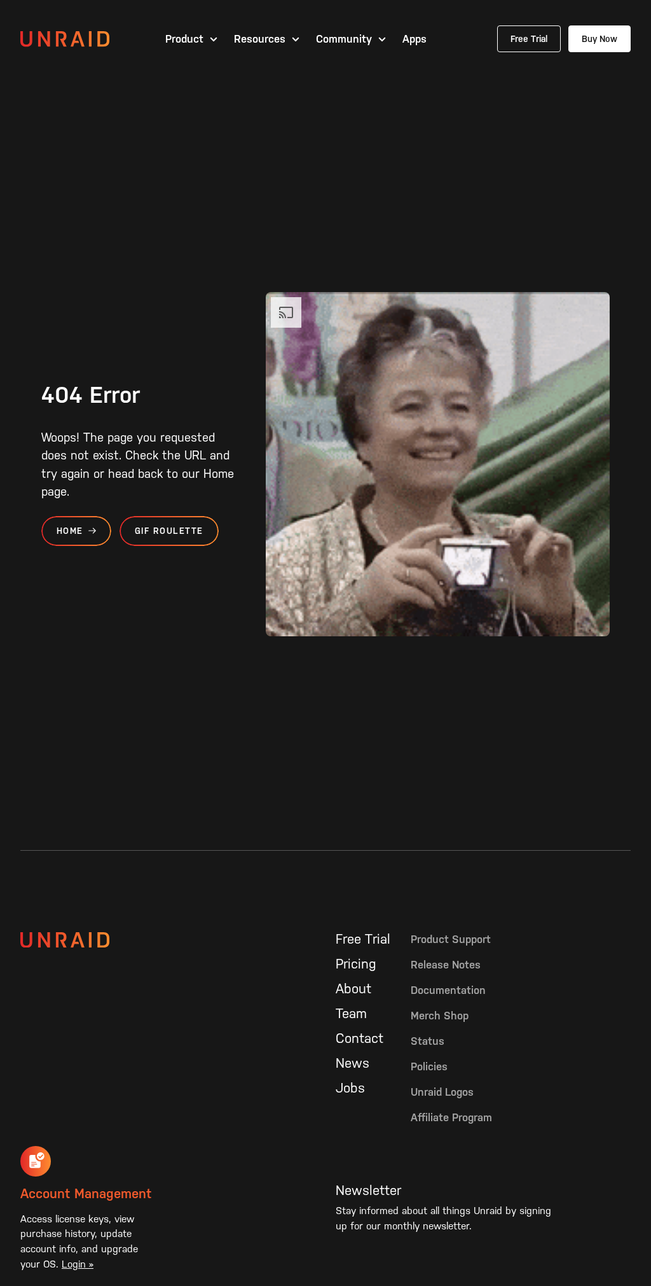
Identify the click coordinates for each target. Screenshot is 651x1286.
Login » (77, 1264)
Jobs (350, 1088)
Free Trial (529, 39)
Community (344, 39)
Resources (259, 39)
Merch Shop (440, 1015)
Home (70, 531)
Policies (429, 1066)
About (353, 988)
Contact (359, 1038)
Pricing (356, 964)
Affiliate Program (451, 1117)
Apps (414, 39)
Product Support (451, 939)
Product (184, 39)
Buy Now (599, 39)
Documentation (448, 990)
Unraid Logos (442, 1092)
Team (351, 1013)
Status (427, 1041)
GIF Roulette (169, 531)
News (352, 1063)
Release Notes (446, 964)
